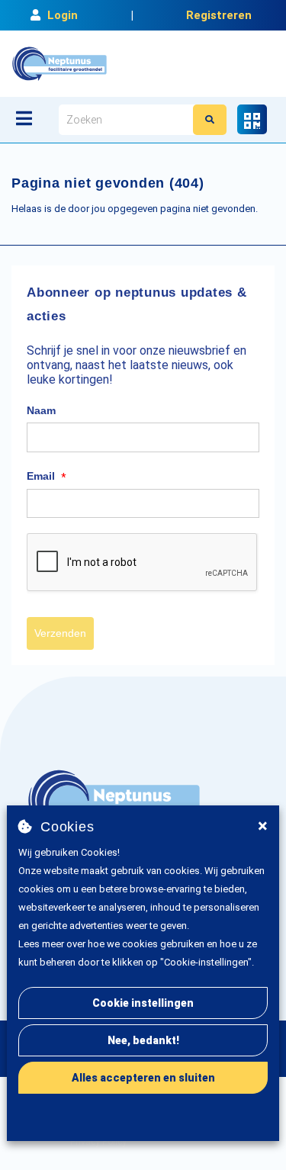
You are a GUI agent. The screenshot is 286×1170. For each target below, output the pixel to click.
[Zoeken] (210, 119)
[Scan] (252, 119)
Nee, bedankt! (143, 1040)
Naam (41, 410)
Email (46, 477)
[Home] (59, 64)
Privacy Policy (98, 1141)
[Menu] (24, 118)
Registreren (219, 15)
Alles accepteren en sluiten (143, 1078)
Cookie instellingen (143, 1003)
